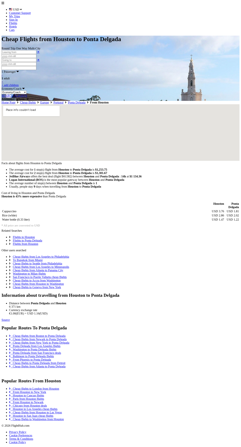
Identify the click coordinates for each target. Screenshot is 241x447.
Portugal (58, 102)
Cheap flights (28, 102)
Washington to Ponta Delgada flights (33, 349)
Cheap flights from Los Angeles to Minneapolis (41, 266)
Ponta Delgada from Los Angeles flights (35, 346)
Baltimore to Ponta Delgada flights (32, 356)
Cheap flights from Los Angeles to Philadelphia (41, 256)
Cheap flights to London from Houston (35, 388)
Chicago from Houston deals (29, 405)
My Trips (14, 16)
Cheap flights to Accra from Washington (37, 280)
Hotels (13, 26)
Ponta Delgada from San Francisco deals (36, 352)
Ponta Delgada (76, 102)
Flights (13, 23)
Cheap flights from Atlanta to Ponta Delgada (38, 366)
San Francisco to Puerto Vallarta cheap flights (40, 277)
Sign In (13, 19)
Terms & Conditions (21, 438)
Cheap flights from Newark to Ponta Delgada (39, 339)
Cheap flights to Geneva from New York (37, 287)
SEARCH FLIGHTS (14, 95)
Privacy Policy (17, 432)
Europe (44, 102)
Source (6, 319)
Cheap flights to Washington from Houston (37, 419)
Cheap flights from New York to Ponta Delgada (40, 342)
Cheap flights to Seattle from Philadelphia (37, 263)
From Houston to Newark (27, 402)
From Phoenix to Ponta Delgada (31, 359)
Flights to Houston (24, 237)
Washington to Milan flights (29, 273)
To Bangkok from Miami (28, 260)
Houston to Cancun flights (27, 395)
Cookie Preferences (20, 435)
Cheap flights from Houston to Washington (38, 283)
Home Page (8, 102)
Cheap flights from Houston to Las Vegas (36, 412)
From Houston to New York (28, 392)
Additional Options (14, 99)
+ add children (10, 85)
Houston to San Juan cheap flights (32, 415)
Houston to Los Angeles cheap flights (34, 409)
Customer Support (20, 13)
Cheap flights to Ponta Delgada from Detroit (38, 363)
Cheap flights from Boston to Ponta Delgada (38, 335)
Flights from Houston (25, 243)
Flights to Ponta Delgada (27, 240)
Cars (11, 29)
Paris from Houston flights (27, 398)
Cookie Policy (17, 442)
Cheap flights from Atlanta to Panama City (38, 270)
